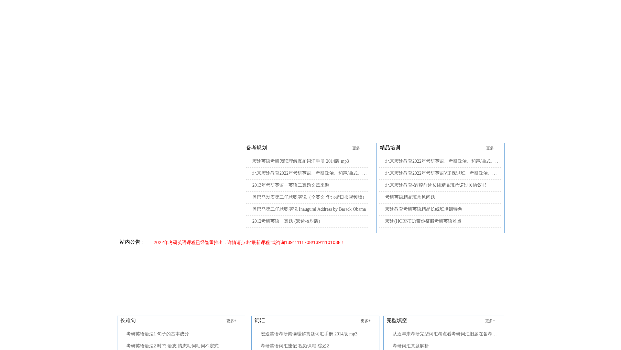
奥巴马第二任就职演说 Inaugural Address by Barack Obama (309, 209)
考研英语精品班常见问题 (410, 197)
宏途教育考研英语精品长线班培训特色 (423, 209)
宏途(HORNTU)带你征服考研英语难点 (423, 221)
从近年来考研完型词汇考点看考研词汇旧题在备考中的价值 (445, 334)
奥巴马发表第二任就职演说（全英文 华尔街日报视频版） (309, 197)
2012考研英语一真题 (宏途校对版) (286, 221)
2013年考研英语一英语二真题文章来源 (290, 185)
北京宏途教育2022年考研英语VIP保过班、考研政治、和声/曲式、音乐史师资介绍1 (443, 173)
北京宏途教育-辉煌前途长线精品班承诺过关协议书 (435, 185)
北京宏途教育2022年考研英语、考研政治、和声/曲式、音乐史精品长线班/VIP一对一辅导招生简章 (310, 173)
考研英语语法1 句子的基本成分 (157, 334)
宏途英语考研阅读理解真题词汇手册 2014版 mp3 (300, 161)
